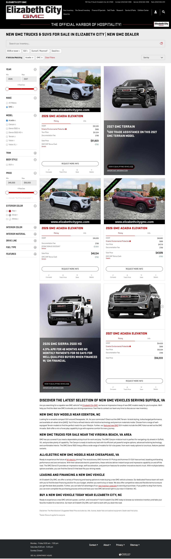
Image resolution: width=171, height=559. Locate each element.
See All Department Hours (41, 555)
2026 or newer (13, 51)
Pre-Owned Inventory (82, 10)
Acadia (28, 57)
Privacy (119, 545)
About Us (66, 14)
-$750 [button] (97, 144)
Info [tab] (84, 121)
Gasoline (56, 51)
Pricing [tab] (56, 121)
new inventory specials (107, 486)
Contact (92, 545)
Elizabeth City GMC (90, 405)
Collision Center (143, 10)
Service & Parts (130, 10)
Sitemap (134, 545)
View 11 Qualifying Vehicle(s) (56, 384)
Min (7, 75)
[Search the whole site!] (163, 12)
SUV (25, 51)
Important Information (118, 170)
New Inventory (68, 10)
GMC (38, 57)
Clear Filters (50, 57)
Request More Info (70, 163)
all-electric (71, 459)
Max (23, 75)
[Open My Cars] (155, 12)
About (106, 545)
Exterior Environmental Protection (53, 129)
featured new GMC (111, 425)
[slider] (7, 89)
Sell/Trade (111, 10)
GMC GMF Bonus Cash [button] (49, 145)
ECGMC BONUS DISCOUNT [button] (51, 247)
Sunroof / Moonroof (40, 51)
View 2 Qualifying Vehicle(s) (121, 167)
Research (120, 10)
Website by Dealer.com (124, 554)
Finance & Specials (98, 10)
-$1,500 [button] (96, 247)
